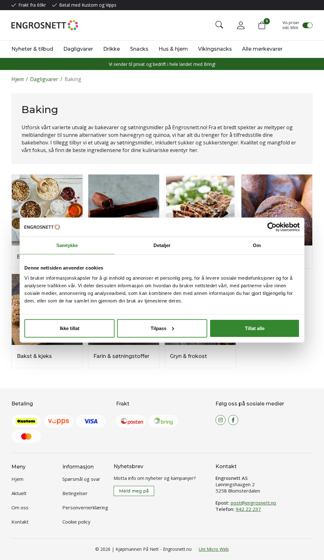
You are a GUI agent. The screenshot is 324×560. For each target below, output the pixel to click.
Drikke (111, 49)
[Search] (219, 25)
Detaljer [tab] (162, 245)
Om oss (19, 507)
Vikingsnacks (215, 49)
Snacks (139, 49)
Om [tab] (257, 245)
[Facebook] (233, 420)
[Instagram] (220, 420)
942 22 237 (248, 509)
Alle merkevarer (262, 49)
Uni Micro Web (214, 549)
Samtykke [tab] (67, 245)
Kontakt (19, 522)
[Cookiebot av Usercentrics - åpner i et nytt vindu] (272, 227)
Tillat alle (255, 328)
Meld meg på (134, 491)
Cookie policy (76, 522)
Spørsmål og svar (81, 479)
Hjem (17, 79)
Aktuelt (19, 493)
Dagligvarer (78, 49)
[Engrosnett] (44, 25)
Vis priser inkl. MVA (291, 25)
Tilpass (158, 328)
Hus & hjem (173, 49)
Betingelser (75, 493)
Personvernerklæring (85, 507)
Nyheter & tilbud (32, 49)
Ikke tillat (69, 328)
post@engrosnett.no (253, 503)
